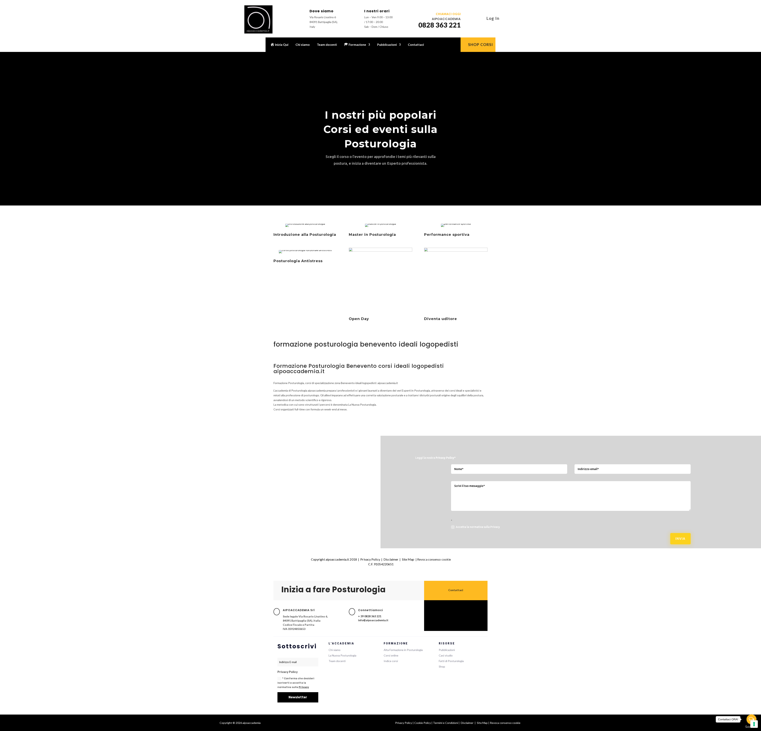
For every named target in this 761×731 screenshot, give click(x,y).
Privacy (304, 687)
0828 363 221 (439, 25)
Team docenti (327, 44)
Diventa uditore (440, 319)
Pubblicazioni (387, 44)
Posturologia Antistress (298, 261)
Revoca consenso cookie (434, 559)
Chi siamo (302, 44)
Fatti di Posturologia (451, 661)
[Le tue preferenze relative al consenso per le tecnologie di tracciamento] (754, 724)
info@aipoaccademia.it (373, 620)
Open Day (359, 319)
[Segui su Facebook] (448, 610)
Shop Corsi (480, 44)
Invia (680, 538)
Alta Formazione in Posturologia (403, 650)
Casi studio (446, 655)
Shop (442, 666)
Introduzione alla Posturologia (304, 234)
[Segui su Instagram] (456, 610)
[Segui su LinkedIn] (464, 610)
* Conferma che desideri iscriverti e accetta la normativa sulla (295, 683)
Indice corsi (391, 661)
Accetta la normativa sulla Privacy (478, 526)
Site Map (408, 559)
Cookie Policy (422, 722)
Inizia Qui (281, 44)
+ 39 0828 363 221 (369, 616)
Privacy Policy (370, 559)
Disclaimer (390, 559)
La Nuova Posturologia (342, 655)
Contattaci (416, 44)
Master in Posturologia (372, 234)
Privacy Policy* (446, 457)
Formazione (357, 44)
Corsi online (391, 655)
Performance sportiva (446, 234)
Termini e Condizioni (445, 722)
